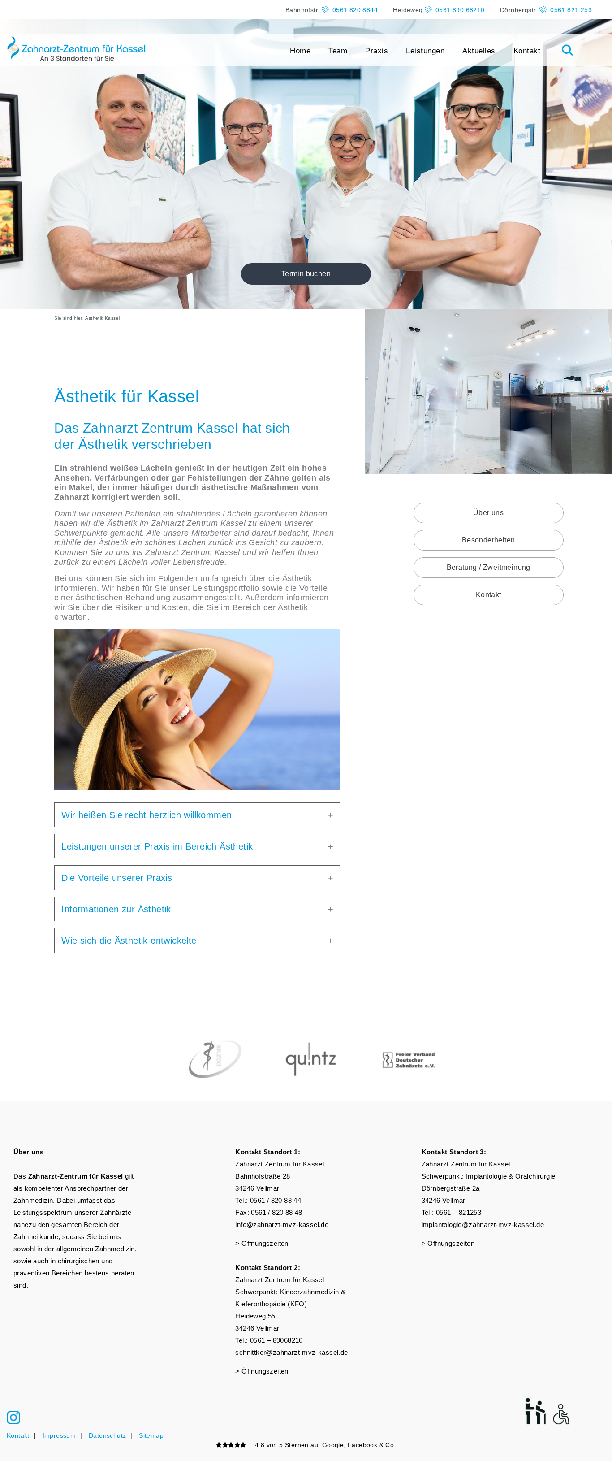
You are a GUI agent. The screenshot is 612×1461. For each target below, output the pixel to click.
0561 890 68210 (460, 9)
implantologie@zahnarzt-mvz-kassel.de (483, 1224)
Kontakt (527, 51)
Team (337, 51)
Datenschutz (107, 1435)
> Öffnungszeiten (261, 1243)
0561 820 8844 (355, 9)
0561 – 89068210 (276, 1340)
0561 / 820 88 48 (276, 1212)
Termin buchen (306, 273)
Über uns (488, 512)
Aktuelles (479, 51)
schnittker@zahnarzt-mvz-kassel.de (291, 1352)
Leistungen (425, 51)
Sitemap (151, 1435)
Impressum (59, 1435)
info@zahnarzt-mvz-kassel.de (281, 1224)
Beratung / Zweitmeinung (488, 567)
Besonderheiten (488, 540)
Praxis (376, 51)
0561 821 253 (571, 9)
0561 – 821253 (458, 1212)
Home (300, 51)
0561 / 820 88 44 (275, 1200)
